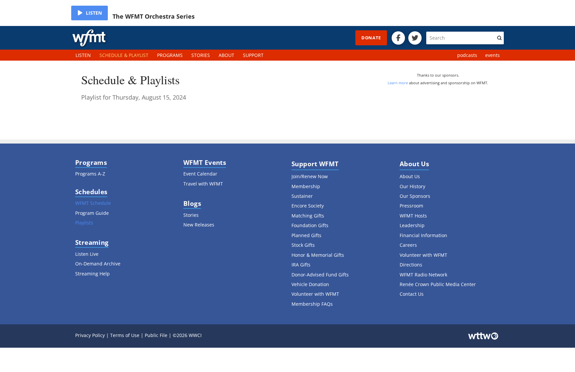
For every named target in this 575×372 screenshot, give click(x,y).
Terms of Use (124, 335)
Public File (156, 335)
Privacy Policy (90, 335)
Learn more (398, 82)
